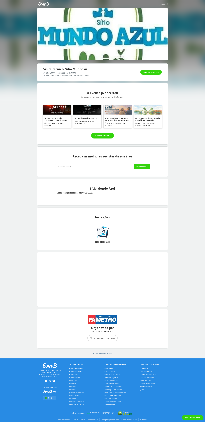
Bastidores (143, 420)
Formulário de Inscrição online (115, 393)
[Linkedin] (45, 381)
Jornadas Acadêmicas (76, 393)
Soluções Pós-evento (112, 384)
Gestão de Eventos (111, 381)
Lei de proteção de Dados (110, 420)
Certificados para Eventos (113, 402)
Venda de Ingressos (111, 378)
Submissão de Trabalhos (113, 387)
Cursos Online (74, 396)
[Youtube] (53, 381)
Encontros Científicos (76, 402)
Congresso (73, 381)
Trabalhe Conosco (64, 420)
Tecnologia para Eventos (113, 390)
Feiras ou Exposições (76, 405)
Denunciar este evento (103, 354)
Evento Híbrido (74, 378)
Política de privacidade (129, 420)
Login (163, 4)
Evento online (74, 375)
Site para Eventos (111, 399)
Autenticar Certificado (147, 384)
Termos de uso (92, 420)
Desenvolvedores (146, 387)
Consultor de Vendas (147, 378)
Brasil (50, 398)
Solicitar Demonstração (148, 375)
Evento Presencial (75, 372)
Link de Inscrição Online (113, 396)
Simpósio (72, 384)
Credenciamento (110, 405)
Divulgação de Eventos (112, 375)
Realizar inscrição (151, 72)
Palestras (72, 399)
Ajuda (142, 390)
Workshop (73, 390)
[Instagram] (49, 381)
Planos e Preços (145, 381)
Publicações (109, 368)
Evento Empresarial (76, 368)
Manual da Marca (79, 420)
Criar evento (144, 368)
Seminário (73, 387)
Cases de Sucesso (146, 372)
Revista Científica (110, 372)
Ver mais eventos (102, 135)
